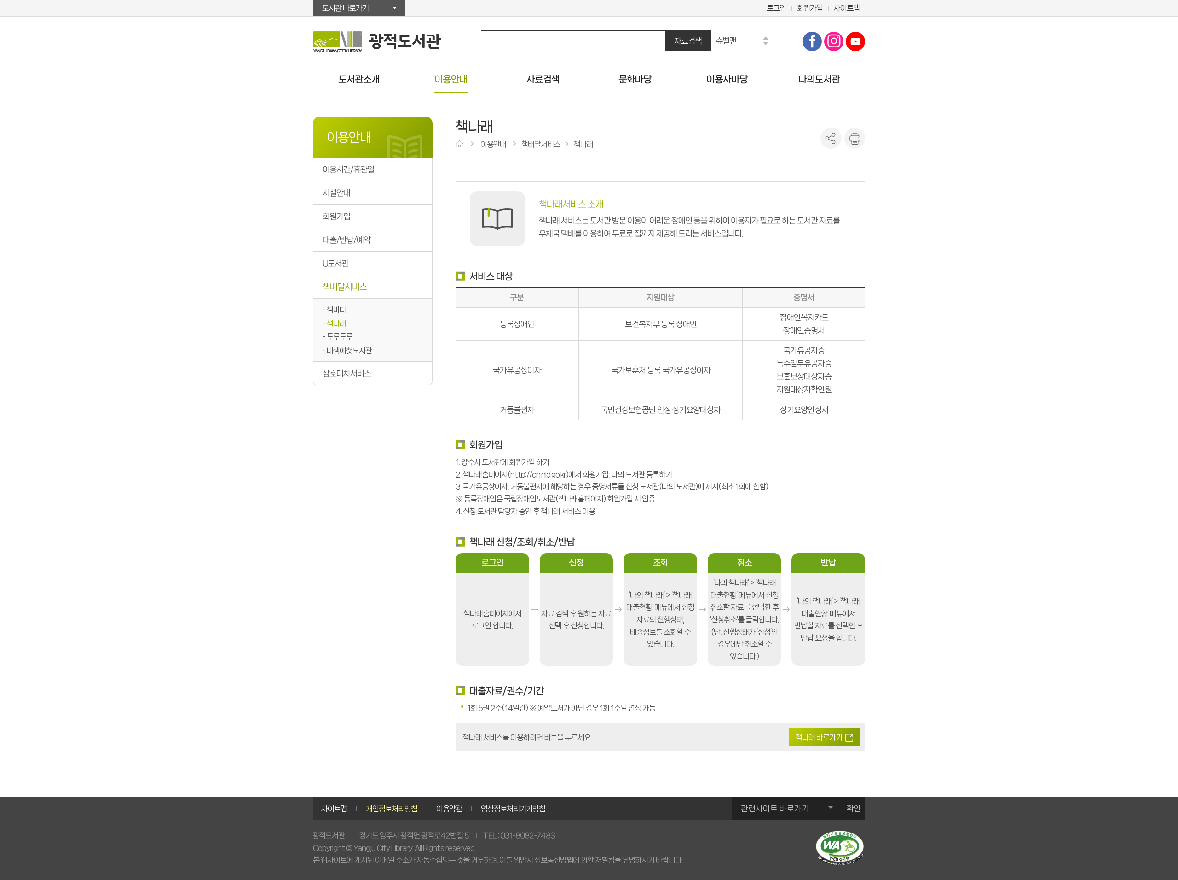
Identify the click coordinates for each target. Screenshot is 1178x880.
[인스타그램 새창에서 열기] (833, 41)
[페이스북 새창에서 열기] (812, 41)
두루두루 (339, 336)
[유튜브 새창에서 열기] (855, 41)
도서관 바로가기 (345, 8)
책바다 (336, 309)
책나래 (336, 323)
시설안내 (336, 193)
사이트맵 (847, 8)
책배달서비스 (345, 286)
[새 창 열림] (839, 848)
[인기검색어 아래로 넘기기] (765, 43)
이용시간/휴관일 (348, 169)
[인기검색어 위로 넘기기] (765, 38)
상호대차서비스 (347, 373)
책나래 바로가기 (819, 737)
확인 (853, 808)
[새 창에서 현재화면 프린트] (854, 138)
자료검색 (688, 40)
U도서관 (335, 263)
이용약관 (449, 808)
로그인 (776, 8)
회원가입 (810, 8)
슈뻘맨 (726, 40)
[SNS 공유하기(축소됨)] (831, 138)
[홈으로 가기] (460, 144)
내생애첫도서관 (349, 350)
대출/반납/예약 (346, 240)
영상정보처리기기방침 (513, 808)
